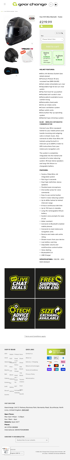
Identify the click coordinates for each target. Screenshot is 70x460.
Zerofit (22, 394)
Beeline (7, 370)
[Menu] (5, 4)
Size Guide (58, 33)
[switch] (6, 452)
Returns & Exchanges (32, 366)
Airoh (6, 358)
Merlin (11, 375)
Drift (6, 386)
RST (15, 386)
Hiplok (11, 354)
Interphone (13, 362)
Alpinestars (8, 362)
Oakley (12, 387)
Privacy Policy (30, 374)
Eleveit (7, 390)
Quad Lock (16, 360)
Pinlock (16, 354)
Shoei (21, 362)
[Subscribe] (46, 440)
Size (42, 35)
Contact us (29, 353)
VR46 (21, 390)
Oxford (12, 391)
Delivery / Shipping (32, 362)
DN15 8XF (25, 410)
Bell (6, 374)
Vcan (21, 386)
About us (28, 358)
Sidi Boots (21, 368)
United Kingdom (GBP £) (13, 453)
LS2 (11, 371)
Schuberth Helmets (17, 391)
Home (2, 11)
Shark (21, 358)
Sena (21, 354)
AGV (6, 353)
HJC (11, 358)
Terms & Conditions (32, 370)
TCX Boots (21, 374)
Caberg (7, 378)
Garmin (7, 394)
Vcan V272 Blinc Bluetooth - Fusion (11, 11)
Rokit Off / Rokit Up (16, 379)
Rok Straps (16, 370)
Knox (11, 366)
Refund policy (30, 378)
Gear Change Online (44, 451)
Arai (6, 366)
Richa (16, 365)
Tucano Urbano (22, 381)
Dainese (7, 382)
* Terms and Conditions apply (35, 336)
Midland (12, 379)
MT (10, 383)
